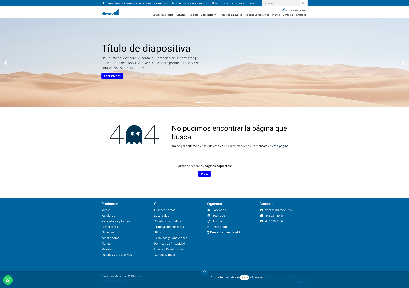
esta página (280, 146)
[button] (204, 271)
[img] (16, 62)
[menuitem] (163, 15)
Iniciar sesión (298, 10)
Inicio (204, 173)
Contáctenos (112, 75)
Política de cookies (114, 281)
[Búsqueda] (304, 3)
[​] (103, 3)
